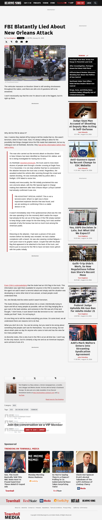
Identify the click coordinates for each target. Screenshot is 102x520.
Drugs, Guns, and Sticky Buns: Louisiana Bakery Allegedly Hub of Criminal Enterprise (83, 92)
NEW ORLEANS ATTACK (22, 409)
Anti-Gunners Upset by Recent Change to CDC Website (83, 162)
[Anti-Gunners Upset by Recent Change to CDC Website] (83, 149)
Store (52, 3)
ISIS (11, 409)
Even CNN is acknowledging (15, 285)
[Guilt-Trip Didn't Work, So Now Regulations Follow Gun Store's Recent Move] (83, 253)
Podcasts (37, 3)
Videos (45, 3)
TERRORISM (34, 409)
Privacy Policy (67, 508)
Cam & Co (27, 3)
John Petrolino (83, 357)
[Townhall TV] (62, 3)
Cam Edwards (83, 132)
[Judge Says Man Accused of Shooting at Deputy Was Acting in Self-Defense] (83, 110)
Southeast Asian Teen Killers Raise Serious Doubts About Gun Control (82, 83)
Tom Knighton (11, 38)
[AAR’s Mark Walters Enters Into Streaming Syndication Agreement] (83, 332)
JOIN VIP (80, 3)
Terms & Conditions (56, 508)
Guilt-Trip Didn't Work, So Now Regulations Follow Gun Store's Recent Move (83, 269)
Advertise (24, 508)
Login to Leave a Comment (35, 430)
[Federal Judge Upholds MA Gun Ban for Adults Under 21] (83, 295)
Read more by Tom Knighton (55, 399)
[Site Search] (95, 3)
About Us (17, 508)
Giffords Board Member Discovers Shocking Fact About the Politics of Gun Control (82, 75)
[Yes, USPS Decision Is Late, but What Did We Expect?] (83, 217)
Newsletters (45, 508)
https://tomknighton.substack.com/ (43, 392)
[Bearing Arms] (12, 3)
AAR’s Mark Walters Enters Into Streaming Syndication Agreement (83, 349)
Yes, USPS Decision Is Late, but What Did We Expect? (82, 230)
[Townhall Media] (12, 515)
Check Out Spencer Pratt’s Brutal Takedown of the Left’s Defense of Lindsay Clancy (85, 479)
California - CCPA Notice (80, 508)
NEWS (14, 405)
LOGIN (89, 3)
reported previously (27, 163)
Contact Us (31, 508)
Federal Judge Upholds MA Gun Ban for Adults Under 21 (83, 308)
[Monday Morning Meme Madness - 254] (39, 462)
